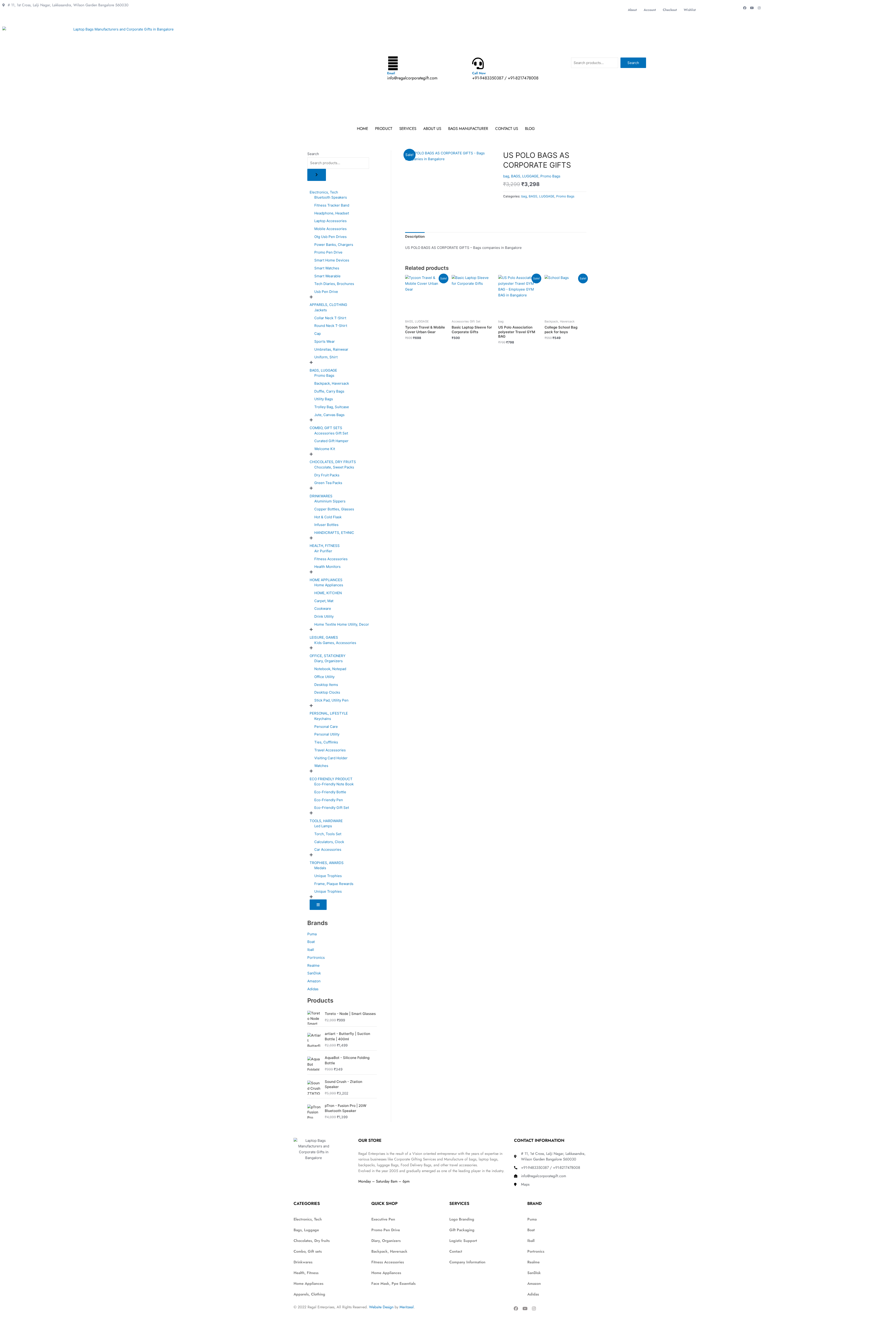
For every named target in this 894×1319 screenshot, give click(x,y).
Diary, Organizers (328, 661)
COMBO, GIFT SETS (326, 428)
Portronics (316, 957)
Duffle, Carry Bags (329, 391)
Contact (455, 1251)
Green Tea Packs (328, 483)
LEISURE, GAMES (324, 637)
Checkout (670, 9)
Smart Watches (326, 268)
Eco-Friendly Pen (328, 800)
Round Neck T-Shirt (330, 325)
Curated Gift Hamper (331, 441)
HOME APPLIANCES (326, 580)
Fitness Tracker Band (331, 205)
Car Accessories (327, 849)
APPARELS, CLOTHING (328, 304)
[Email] (393, 63)
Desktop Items (326, 684)
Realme (313, 965)
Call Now (479, 73)
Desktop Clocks (327, 692)
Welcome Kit (324, 449)
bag (506, 176)
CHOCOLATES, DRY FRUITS (333, 462)
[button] (531, 128)
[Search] (316, 175)
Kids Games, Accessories (335, 643)
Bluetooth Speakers (330, 197)
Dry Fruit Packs (326, 475)
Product (383, 128)
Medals (320, 868)
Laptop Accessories (330, 221)
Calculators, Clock (329, 842)
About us (432, 128)
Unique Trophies (328, 876)
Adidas (312, 989)
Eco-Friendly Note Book (334, 784)
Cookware (322, 608)
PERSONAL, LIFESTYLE (329, 713)
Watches (321, 765)
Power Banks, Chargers (333, 244)
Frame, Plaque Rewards (333, 884)
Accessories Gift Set (331, 433)
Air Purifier (323, 551)
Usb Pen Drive (326, 291)
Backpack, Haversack (331, 383)
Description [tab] (415, 236)
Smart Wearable (327, 276)
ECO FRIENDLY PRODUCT (331, 779)
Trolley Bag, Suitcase (331, 407)
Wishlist (690, 9)
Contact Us (506, 128)
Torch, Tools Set (327, 834)
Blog (530, 128)
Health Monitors (327, 566)
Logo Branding (461, 1219)
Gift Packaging (461, 1230)
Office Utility (324, 677)
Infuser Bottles (326, 524)
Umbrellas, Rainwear (331, 349)
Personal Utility (326, 734)
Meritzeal (407, 1307)
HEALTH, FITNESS (325, 545)
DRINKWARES (321, 496)
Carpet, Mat (323, 601)
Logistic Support (463, 1240)
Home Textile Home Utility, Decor (341, 624)
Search (633, 63)
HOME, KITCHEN (328, 593)
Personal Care (326, 726)
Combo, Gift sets (308, 1251)
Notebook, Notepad (330, 669)
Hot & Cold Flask (328, 517)
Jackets (320, 310)
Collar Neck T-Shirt (330, 318)
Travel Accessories (330, 750)
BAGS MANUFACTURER (468, 128)
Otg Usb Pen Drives (330, 236)
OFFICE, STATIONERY (327, 656)
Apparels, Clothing (309, 1294)
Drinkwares (303, 1262)
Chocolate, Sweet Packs (334, 467)
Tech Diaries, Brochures (334, 283)
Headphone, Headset (331, 213)
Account (650, 9)
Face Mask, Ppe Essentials (393, 1283)
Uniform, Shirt (326, 357)
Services (407, 128)
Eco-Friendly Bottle (330, 792)
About (632, 9)
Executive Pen (383, 1219)
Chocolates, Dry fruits (312, 1240)
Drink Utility (324, 616)
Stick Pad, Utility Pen (331, 700)
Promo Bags (324, 375)
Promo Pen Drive (328, 252)
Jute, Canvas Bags (329, 415)
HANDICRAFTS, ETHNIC (334, 532)
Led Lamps (323, 826)
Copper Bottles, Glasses (334, 509)
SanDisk (314, 973)
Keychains (322, 718)
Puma (312, 934)
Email (391, 73)
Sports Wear (324, 341)
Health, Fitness (306, 1272)
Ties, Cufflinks (326, 742)
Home (362, 128)
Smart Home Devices (331, 260)
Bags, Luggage (306, 1230)
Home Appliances (328, 585)
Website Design (381, 1307)
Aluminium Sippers (329, 501)
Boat (311, 941)
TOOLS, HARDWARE (326, 821)
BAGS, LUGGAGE (323, 370)
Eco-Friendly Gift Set (331, 807)
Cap (317, 333)
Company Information (467, 1262)
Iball (310, 949)
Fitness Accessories (331, 559)
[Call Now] (478, 63)
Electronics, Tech (324, 192)
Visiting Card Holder (331, 758)
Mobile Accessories (330, 229)
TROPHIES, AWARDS (327, 863)
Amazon (314, 981)
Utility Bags (323, 399)
